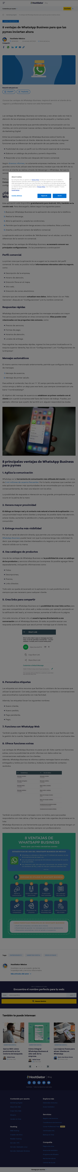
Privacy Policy (41, 187)
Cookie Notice (15, 190)
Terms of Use (35, 180)
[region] (39, 187)
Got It (59, 195)
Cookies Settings (17, 195)
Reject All (44, 195)
